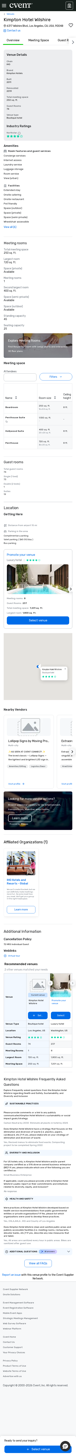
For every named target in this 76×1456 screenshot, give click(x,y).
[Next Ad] (71, 589)
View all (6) (10, 227)
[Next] (72, 41)
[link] (29, 727)
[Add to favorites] (71, 25)
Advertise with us (12, 1376)
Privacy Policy (10, 1360)
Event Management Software (18, 1302)
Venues (10, 14)
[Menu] (4, 5)
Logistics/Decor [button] (38, 766)
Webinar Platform (12, 1328)
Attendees (10, 371)
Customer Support (13, 1347)
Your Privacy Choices (14, 1352)
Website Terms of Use (14, 1371)
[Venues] (69, 5)
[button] (32, 376)
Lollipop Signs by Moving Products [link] (28, 741)
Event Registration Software (18, 1308)
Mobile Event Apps (12, 1313)
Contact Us (9, 1342)
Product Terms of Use (14, 1366)
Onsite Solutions (11, 1294)
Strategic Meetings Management (20, 1318)
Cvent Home (9, 1337)
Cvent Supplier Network (15, 1289)
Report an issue (11, 1274)
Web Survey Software (14, 1323)
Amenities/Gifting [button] (17, 766)
